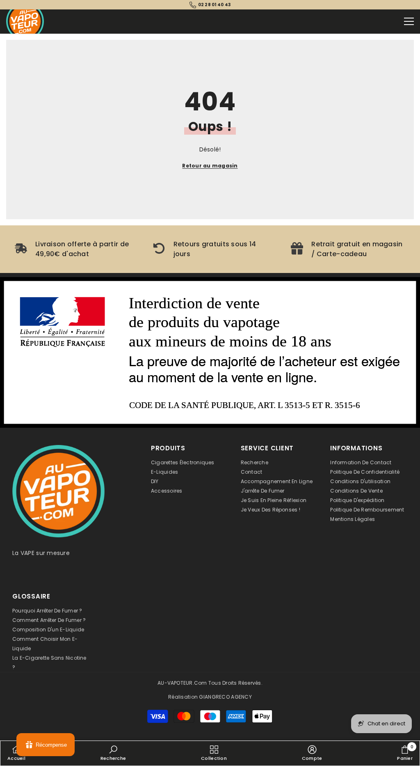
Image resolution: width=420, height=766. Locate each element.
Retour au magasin (209, 165)
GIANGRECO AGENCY (225, 696)
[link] (72, 249)
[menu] (409, 21)
